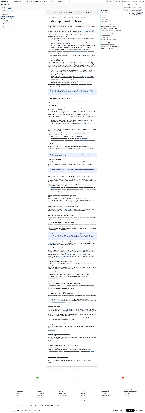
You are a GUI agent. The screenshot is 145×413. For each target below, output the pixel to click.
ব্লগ (69, 1)
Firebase (41, 405)
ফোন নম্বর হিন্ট (61, 268)
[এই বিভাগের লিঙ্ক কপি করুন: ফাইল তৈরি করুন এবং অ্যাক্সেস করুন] (71, 98)
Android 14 (83, 395)
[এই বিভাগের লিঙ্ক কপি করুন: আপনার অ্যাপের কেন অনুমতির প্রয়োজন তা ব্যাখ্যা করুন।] (82, 345)
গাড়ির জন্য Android (62, 395)
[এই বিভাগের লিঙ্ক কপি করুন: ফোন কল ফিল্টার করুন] (61, 272)
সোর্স (17, 395)
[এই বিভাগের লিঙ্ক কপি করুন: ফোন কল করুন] (57, 281)
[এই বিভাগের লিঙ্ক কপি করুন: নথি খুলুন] (54, 127)
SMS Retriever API (57, 229)
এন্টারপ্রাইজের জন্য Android (21, 391)
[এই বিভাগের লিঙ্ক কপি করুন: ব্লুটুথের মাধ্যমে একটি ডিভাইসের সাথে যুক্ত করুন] (77, 196)
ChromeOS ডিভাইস (62, 393)
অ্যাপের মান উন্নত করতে (53, 25)
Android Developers (51, 17)
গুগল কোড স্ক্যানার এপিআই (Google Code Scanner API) (75, 309)
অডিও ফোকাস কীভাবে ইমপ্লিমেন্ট (58, 302)
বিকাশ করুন (52, 1)
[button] (7, 18)
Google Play (60, 1)
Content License (60, 367)
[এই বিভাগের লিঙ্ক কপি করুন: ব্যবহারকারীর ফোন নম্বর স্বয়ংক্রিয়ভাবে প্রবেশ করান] (74, 261)
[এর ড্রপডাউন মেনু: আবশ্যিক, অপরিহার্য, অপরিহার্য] (23, 1)
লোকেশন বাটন (85, 73)
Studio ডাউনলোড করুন (106, 395)
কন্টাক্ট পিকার (58, 43)
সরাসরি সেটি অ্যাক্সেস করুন (82, 138)
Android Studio (134, 1)
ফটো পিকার (53, 43)
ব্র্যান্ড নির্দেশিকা (27, 410)
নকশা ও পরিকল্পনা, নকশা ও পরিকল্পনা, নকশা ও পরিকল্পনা (35, 1)
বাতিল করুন (131, 13)
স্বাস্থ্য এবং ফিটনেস (41, 393)
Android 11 (83, 400)
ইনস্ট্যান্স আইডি (54, 187)
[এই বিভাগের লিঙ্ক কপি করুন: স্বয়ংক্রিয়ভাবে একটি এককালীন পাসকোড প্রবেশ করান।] (75, 222)
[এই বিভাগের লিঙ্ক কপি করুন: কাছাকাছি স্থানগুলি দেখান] (64, 60)
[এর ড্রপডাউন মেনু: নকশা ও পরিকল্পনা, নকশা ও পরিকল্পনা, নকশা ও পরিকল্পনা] (47, 1)
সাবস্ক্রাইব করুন (130, 410)
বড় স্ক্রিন (60, 389)
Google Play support (127, 393)
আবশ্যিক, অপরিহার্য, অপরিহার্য (17, 1)
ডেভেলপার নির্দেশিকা (105, 391)
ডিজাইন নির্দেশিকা (51, 330)
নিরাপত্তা (18, 393)
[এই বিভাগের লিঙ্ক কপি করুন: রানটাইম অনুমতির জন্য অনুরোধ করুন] (71, 335)
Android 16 (83, 391)
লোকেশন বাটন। (66, 43)
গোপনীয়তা (39, 397)
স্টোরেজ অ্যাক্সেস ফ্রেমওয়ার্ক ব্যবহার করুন (83, 123)
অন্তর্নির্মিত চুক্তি (70, 49)
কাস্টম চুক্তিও (81, 49)
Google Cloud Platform (49, 405)
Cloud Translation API (69, 12)
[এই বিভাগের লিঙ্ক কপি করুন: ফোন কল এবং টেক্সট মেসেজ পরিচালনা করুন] (75, 215)
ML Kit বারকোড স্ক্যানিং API (63, 319)
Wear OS (61, 391)
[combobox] (112, 1)
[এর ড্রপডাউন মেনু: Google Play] (64, 1)
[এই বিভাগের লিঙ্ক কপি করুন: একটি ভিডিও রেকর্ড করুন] (62, 159)
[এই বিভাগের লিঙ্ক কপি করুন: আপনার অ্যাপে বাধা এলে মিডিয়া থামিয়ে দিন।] (75, 293)
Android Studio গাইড (106, 389)
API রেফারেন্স (104, 393)
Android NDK (104, 397)
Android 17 (83, 389)
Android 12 (83, 398)
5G (38, 398)
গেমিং (39, 389)
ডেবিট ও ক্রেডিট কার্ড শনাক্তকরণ (70, 210)
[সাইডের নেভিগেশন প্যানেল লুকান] (14, 411)
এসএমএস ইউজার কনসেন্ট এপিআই (88, 235)
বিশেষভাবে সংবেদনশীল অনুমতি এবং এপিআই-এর (85, 32)
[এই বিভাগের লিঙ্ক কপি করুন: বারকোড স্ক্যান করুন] (61, 307)
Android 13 (83, 397)
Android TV (61, 397)
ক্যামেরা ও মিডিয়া (40, 395)
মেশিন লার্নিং (40, 391)
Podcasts (18, 400)
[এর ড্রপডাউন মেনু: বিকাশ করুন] (55, 1)
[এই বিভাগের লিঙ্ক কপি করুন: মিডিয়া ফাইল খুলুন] (58, 105)
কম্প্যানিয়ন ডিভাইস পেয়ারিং (71, 202)
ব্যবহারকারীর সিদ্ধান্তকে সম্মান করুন (78, 51)
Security (3, 4)
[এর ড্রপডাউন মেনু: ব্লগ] (71, 1)
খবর (17, 397)
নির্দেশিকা (9, 7)
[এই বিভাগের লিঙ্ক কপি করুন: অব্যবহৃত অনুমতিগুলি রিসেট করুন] (70, 324)
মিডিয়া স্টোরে (85, 120)
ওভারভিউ (3, 7)
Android (18, 389)
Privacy (9, 4)
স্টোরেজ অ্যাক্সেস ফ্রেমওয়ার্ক (84, 140)
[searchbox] (7, 11)
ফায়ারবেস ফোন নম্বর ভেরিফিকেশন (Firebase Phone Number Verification (73, 254)
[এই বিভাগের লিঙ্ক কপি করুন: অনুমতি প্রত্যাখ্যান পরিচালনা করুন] (69, 358)
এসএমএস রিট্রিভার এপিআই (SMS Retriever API (65, 256)
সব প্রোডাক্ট (58, 405)
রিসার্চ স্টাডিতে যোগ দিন (127, 395)
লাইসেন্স (22, 410)
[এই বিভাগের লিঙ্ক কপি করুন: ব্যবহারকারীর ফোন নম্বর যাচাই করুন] (67, 248)
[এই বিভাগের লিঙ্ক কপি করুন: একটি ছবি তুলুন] (57, 144)
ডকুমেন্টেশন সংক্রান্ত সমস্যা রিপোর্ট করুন (130, 391)
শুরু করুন (139, 13)
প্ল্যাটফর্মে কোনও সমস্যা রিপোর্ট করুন (129, 389)
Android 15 (83, 393)
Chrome (36, 405)
